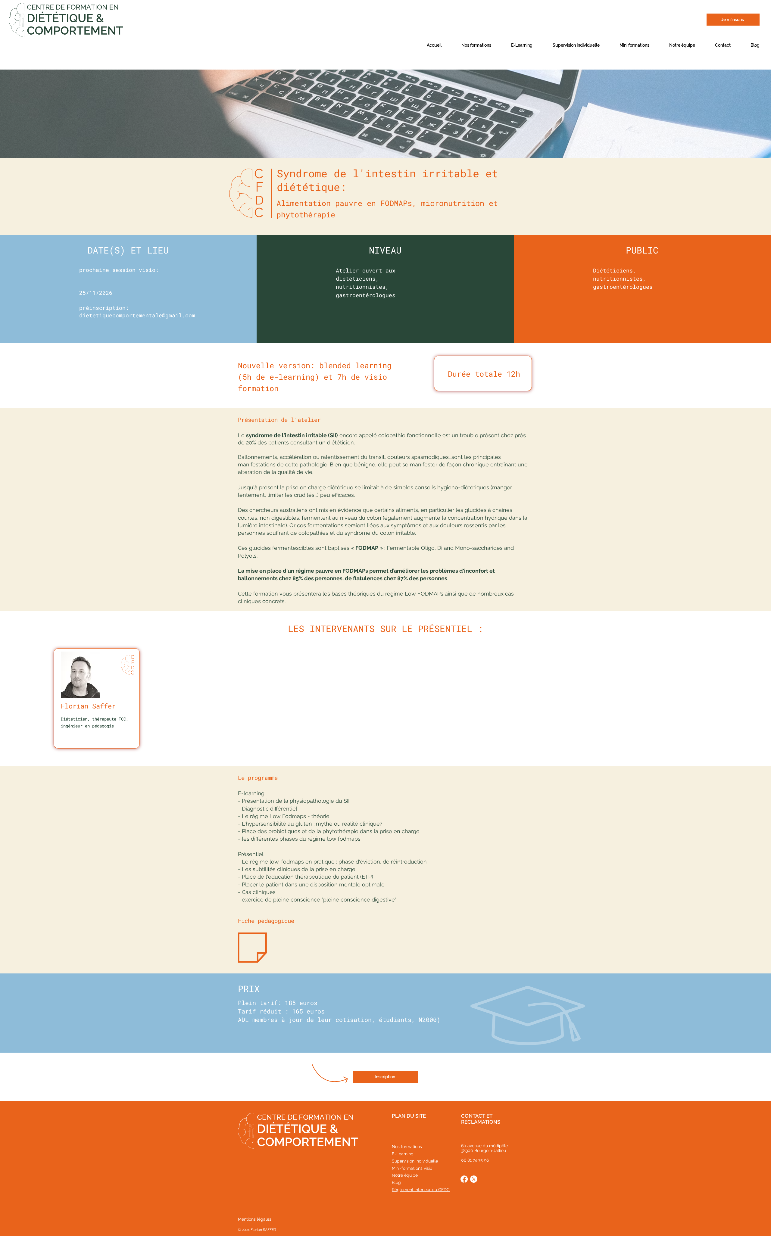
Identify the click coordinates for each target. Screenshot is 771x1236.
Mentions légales (254, 1219)
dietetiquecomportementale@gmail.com (137, 315)
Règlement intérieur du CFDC (421, 1189)
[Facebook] (464, 1179)
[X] (473, 1179)
